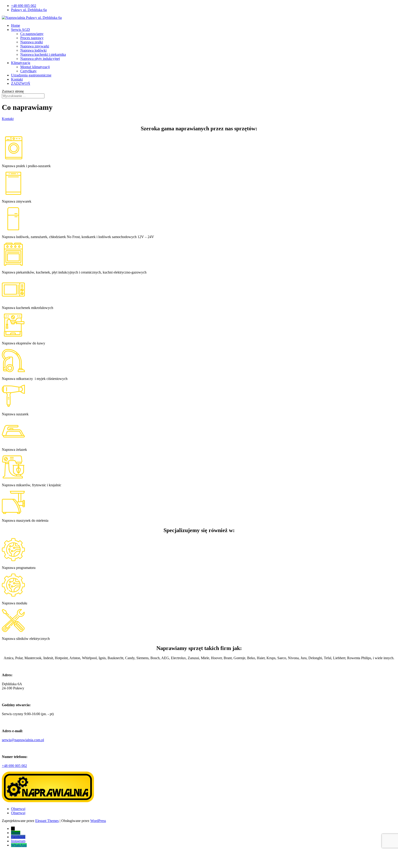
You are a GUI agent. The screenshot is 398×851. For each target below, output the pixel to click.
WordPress (98, 821)
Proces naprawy (32, 38)
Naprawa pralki (31, 42)
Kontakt (17, 79)
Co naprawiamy (32, 34)
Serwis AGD (20, 30)
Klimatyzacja (20, 63)
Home (15, 25)
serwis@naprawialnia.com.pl (23, 740)
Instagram (18, 841)
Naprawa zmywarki (34, 46)
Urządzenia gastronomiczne (31, 75)
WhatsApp (19, 845)
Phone (15, 833)
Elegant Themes (47, 821)
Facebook (18, 837)
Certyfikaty (28, 71)
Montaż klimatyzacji (35, 67)
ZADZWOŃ (20, 83)
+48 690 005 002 (23, 6)
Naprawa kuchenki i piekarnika (43, 54)
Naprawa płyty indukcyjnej (40, 59)
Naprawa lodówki (33, 50)
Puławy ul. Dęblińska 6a (29, 10)
